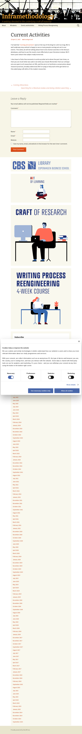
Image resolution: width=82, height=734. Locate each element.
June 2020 (16, 544)
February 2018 (17, 631)
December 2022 (17, 463)
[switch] (31, 377)
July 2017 (15, 653)
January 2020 (17, 559)
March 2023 (16, 453)
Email (13, 136)
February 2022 (17, 494)
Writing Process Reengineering (48, 25)
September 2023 (18, 438)
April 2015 (16, 700)
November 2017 (17, 641)
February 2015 (17, 706)
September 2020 (18, 541)
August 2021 (16, 513)
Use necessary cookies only (40, 391)
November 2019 (17, 566)
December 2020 (17, 531)
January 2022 (17, 497)
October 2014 (17, 719)
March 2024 (16, 419)
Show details (71, 384)
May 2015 (15, 697)
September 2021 (18, 510)
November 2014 (17, 715)
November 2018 (17, 603)
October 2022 (17, 469)
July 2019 (15, 578)
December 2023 (17, 428)
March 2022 (16, 491)
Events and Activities (27, 25)
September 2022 (18, 472)
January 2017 (17, 672)
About (4, 25)
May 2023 (15, 447)
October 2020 (17, 538)
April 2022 (16, 488)
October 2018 (17, 606)
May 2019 (15, 584)
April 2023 (16, 450)
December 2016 (17, 675)
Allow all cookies (67, 391)
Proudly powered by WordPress (20, 730)
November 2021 (17, 503)
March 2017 (16, 666)
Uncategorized (28, 39)
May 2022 (15, 485)
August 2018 (16, 613)
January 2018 (17, 634)
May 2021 (15, 516)
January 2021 (17, 528)
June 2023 (16, 444)
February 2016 (17, 681)
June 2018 (16, 619)
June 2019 (16, 581)
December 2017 (17, 637)
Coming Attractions (19, 85)
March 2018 (16, 628)
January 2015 (17, 709)
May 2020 (15, 547)
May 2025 (15, 403)
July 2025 (15, 397)
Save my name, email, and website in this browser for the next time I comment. (40, 144)
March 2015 (16, 703)
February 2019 (17, 594)
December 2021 (17, 500)
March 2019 (16, 591)
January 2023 (17, 460)
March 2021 (16, 522)
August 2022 (16, 475)
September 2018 (18, 609)
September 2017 (18, 647)
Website (13, 140)
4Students (13, 25)
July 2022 (15, 478)
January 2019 (17, 597)
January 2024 (17, 425)
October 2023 (17, 435)
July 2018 (15, 616)
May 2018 (15, 622)
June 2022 (16, 481)
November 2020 (17, 535)
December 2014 (17, 712)
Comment (15, 108)
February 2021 (17, 525)
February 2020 (17, 556)
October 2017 (17, 644)
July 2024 (15, 407)
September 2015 (18, 684)
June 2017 (16, 656)
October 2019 (17, 569)
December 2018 (17, 600)
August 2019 (16, 575)
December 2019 (17, 563)
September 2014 (18, 722)
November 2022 (17, 466)
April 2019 (16, 588)
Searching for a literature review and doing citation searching (46, 88)
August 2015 (16, 687)
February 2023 (17, 457)
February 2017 (17, 669)
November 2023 (17, 432)
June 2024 (16, 410)
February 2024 (17, 422)
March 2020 (16, 553)
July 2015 (15, 691)
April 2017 (16, 662)
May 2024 (15, 413)
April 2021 (16, 519)
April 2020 (16, 550)
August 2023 (16, 441)
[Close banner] (79, 341)
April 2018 (16, 625)
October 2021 (17, 506)
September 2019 (18, 572)
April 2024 (16, 416)
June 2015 (16, 694)
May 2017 (15, 659)
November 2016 (17, 678)
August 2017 (16, 650)
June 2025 (16, 400)
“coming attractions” (27, 45)
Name (13, 132)
